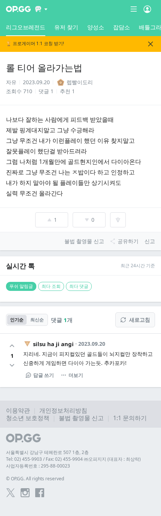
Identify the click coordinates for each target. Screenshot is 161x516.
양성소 (95, 27)
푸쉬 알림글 (21, 286)
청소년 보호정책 (27, 418)
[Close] (150, 43)
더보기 (76, 375)
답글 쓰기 (43, 375)
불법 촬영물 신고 (81, 418)
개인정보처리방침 (63, 410)
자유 (11, 82)
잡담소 (121, 27)
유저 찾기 (66, 27)
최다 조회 (51, 286)
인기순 (17, 319)
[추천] (12, 345)
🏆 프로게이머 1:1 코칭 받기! (35, 43)
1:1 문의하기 (130, 418)
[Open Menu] (147, 9)
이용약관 (18, 410)
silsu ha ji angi (53, 344)
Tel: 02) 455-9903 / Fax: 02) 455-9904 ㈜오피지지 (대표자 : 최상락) (73, 459)
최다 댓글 (78, 286)
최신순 (37, 319)
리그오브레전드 (25, 27)
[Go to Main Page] (18, 9)
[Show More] (41, 9)
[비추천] (12, 365)
